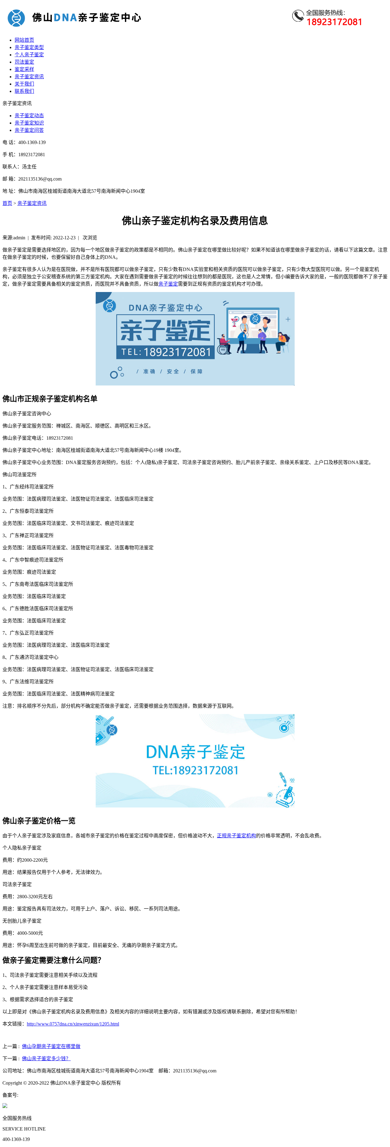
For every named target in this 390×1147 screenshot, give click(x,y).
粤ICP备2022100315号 (41, 1095)
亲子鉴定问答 (29, 130)
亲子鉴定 (168, 284)
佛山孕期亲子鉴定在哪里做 (51, 1046)
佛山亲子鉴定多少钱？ (46, 1058)
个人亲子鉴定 (29, 54)
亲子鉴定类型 (29, 47)
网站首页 (24, 40)
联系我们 (24, 91)
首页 (7, 203)
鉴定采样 (24, 69)
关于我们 (24, 83)
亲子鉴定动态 (29, 115)
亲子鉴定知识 (29, 122)
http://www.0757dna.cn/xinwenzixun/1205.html (73, 1023)
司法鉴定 (24, 62)
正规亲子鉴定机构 (236, 835)
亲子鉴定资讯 (29, 76)
